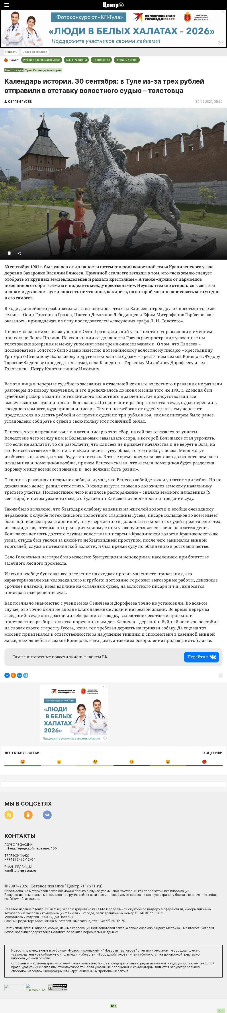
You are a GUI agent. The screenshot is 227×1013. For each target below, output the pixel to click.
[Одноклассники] (13, 675)
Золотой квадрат (35, 51)
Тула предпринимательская (41, 59)
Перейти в (198, 657)
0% (23, 762)
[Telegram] (25, 675)
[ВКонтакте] (7, 675)
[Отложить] (9, 253)
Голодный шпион (126, 59)
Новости (11, 51)
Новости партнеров (120, 950)
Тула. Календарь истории (43, 70)
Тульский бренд (76, 59)
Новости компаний (83, 950)
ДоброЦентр (101, 59)
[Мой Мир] (19, 675)
